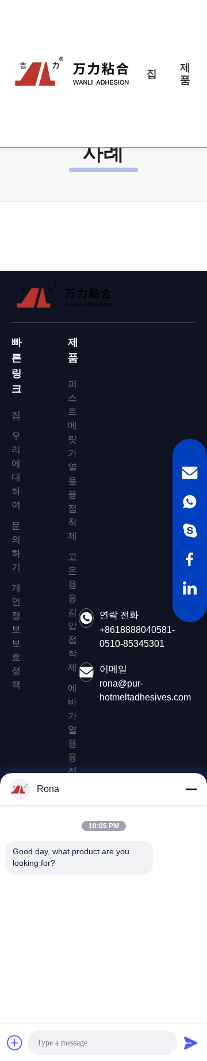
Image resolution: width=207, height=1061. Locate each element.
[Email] (189, 472)
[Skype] (189, 530)
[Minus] (191, 789)
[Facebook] (189, 559)
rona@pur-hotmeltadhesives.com (145, 690)
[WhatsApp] (189, 501)
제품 (185, 74)
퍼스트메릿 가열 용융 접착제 (72, 460)
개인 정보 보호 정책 (16, 636)
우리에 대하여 (16, 470)
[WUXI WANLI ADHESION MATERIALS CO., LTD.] (72, 73)
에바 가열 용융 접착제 (72, 743)
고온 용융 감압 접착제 (72, 612)
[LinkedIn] (189, 588)
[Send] (191, 1042)
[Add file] (15, 1042)
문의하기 (16, 546)
